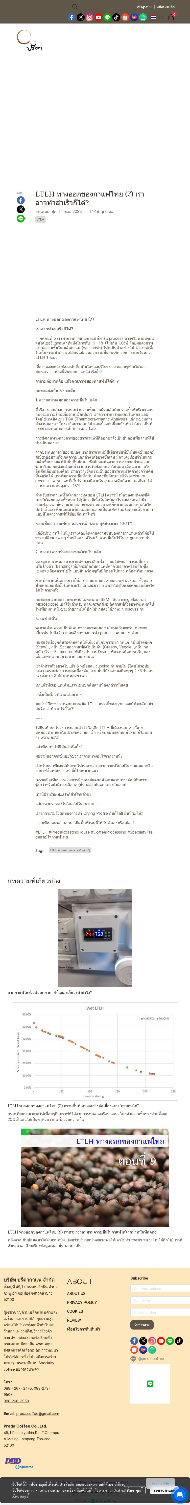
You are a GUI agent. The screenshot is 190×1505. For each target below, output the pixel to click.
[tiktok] (116, 17)
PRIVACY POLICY (82, 1302)
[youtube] (98, 17)
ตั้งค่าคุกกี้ (134, 1490)
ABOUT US (76, 1293)
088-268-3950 (16, 1401)
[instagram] (90, 17)
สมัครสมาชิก (166, 7)
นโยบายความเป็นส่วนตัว (110, 1490)
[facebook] (72, 17)
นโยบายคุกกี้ (20, 1496)
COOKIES (75, 1311)
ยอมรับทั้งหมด (164, 1490)
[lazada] (134, 17)
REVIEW (74, 1320)
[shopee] (125, 17)
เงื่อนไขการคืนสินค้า (83, 1329)
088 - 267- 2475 (18, 1388)
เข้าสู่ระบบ (144, 7)
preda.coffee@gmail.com (37, 1413)
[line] (107, 17)
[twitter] (81, 17)
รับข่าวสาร (142, 1325)
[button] (102, 6)
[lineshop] (143, 17)
